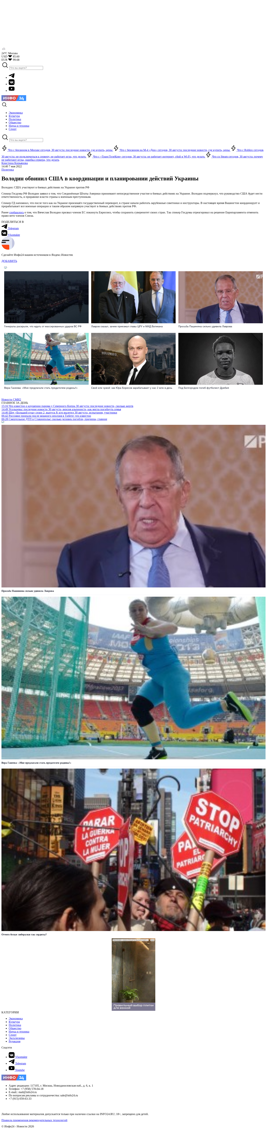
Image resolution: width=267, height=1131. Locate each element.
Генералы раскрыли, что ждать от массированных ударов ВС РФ (43, 326)
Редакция (14, 1041)
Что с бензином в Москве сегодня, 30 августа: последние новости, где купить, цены (60, 150)
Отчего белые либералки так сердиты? (24, 934)
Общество (15, 1028)
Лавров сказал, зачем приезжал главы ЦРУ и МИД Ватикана (127, 326)
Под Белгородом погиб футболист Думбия (203, 387)
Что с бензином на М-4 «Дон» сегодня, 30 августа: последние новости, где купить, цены (174, 150)
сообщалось (16, 212)
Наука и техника (19, 1031)
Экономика (16, 1018)
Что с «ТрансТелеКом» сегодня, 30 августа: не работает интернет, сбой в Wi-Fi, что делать (148, 156)
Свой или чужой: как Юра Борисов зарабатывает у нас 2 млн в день (131, 387)
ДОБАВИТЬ (9, 261)
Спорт (13, 1034)
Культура (14, 1021)
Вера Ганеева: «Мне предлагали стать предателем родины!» (41, 387)
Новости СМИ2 (11, 399)
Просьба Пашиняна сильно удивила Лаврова (205, 326)
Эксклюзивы (17, 1038)
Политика (7, 169)
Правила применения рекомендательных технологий (34, 1120)
